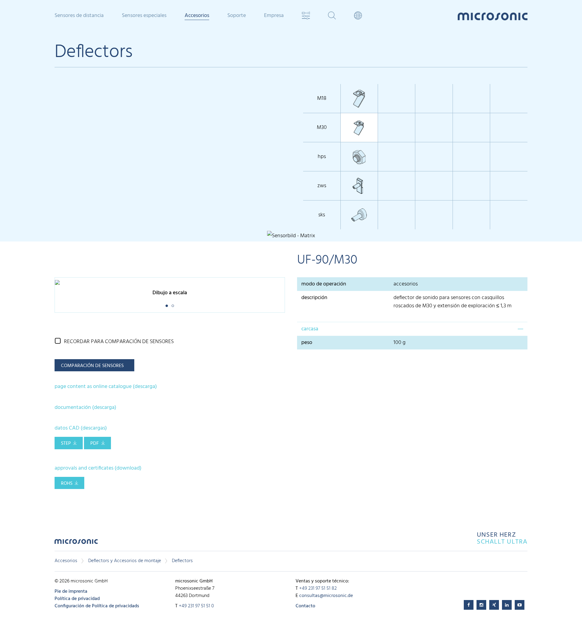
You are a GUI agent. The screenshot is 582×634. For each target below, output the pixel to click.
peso (308, 342)
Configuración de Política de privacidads (97, 606)
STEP (66, 443)
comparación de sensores (92, 366)
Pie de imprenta (71, 591)
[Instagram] (481, 605)
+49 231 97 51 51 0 (196, 606)
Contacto (305, 606)
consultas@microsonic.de (326, 596)
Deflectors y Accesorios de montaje (124, 561)
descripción (314, 297)
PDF (94, 443)
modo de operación (323, 284)
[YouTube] (519, 605)
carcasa (309, 329)
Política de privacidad (77, 599)
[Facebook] (468, 605)
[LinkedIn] (507, 605)
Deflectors (182, 561)
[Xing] (494, 605)
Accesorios (66, 561)
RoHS (66, 483)
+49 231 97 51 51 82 (318, 588)
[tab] (412, 329)
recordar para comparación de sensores (119, 341)
